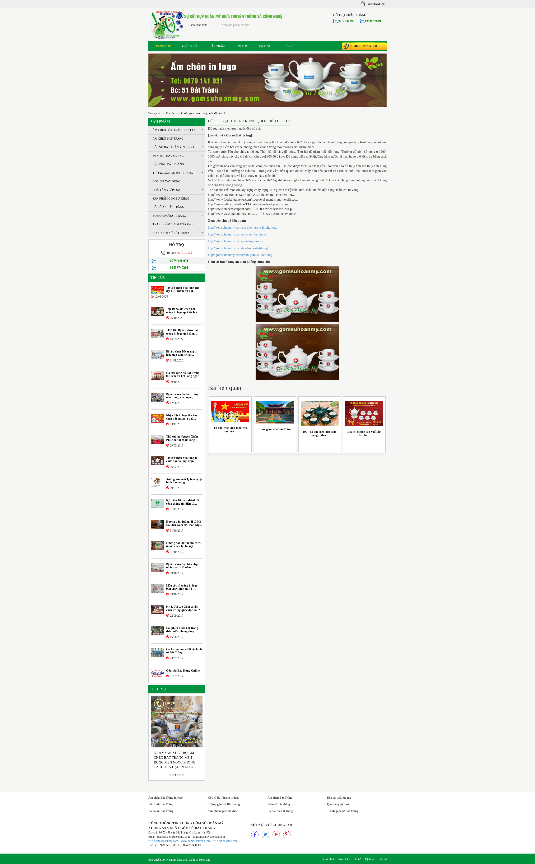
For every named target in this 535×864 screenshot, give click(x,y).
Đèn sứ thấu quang (168, 155)
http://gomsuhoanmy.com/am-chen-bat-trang (237, 234)
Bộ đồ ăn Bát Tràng (168, 207)
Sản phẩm (217, 46)
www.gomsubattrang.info (196, 840)
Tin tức (242, 46)
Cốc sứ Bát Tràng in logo (173, 147)
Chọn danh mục (198, 25)
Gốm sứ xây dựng (166, 181)
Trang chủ (162, 46)
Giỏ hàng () (376, 4)
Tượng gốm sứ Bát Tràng (173, 172)
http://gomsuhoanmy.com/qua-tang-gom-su (236, 241)
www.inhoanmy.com (225, 840)
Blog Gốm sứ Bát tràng (171, 232)
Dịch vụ (265, 46)
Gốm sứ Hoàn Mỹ (199, 859)
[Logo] (166, 24)
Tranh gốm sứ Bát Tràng (172, 224)
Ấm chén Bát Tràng (168, 138)
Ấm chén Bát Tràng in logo (174, 130)
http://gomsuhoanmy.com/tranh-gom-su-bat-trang (240, 255)
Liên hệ (288, 46)
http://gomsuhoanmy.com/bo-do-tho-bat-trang (238, 248)
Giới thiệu (190, 46)
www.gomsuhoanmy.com (163, 840)
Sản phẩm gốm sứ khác (171, 198)
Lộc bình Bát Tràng (168, 164)
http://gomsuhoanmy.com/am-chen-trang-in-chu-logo (242, 227)
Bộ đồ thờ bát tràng (169, 215)
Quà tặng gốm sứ (166, 190)
